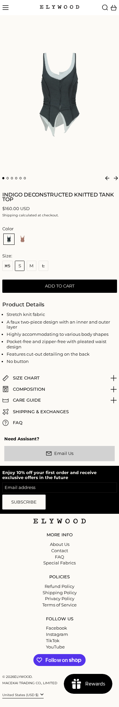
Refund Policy (59, 586)
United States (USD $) (20, 694)
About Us (59, 544)
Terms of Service (59, 604)
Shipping (10, 215)
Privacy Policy (59, 598)
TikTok (53, 640)
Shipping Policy (60, 592)
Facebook (56, 628)
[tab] (3, 178)
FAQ (59, 556)
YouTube (55, 646)
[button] (105, 7)
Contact (59, 550)
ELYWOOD (23, 677)
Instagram (57, 634)
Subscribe (24, 502)
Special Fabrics (59, 562)
